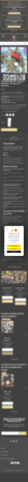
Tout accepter (14, 246)
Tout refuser (14, 249)
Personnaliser (14, 251)
